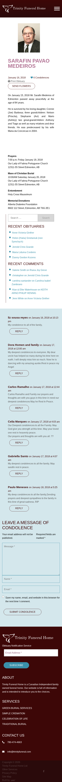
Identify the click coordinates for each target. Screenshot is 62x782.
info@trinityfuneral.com (19, 751)
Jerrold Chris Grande (23, 247)
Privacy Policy (9, 773)
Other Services (9, 769)
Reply (19, 331)
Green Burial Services (17, 708)
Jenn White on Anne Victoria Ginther (30, 298)
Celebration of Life (15, 719)
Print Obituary (17, 81)
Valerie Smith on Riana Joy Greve (29, 270)
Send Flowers (21, 86)
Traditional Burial (14, 724)
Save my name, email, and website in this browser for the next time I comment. (32, 599)
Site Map (6, 776)
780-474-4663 (14, 742)
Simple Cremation (13, 713)
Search (46, 218)
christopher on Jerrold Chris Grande (30, 275)
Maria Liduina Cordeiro (24, 252)
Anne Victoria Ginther (23, 232)
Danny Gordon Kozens (24, 257)
